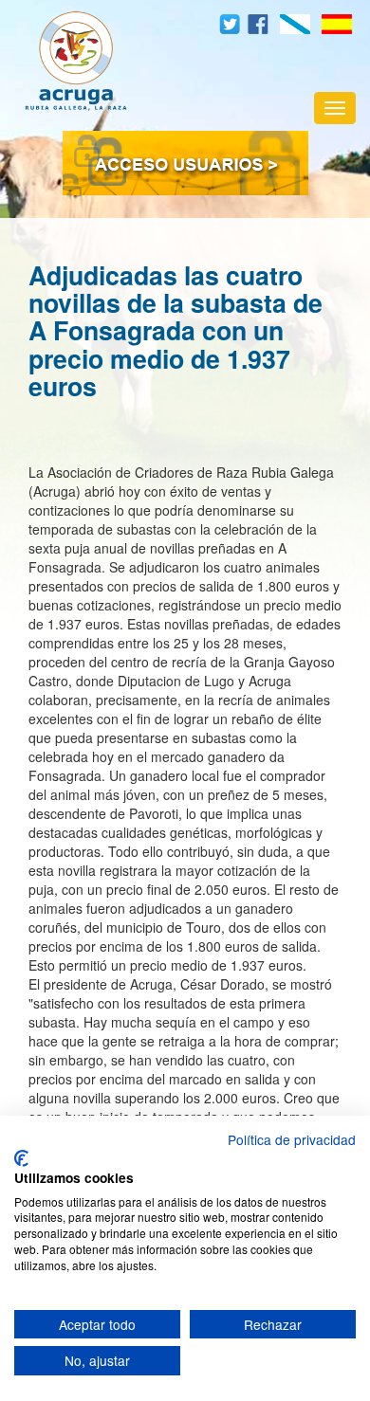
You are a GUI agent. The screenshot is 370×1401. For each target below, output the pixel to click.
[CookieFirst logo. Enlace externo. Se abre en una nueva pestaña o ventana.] (21, 1158)
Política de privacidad (292, 1139)
